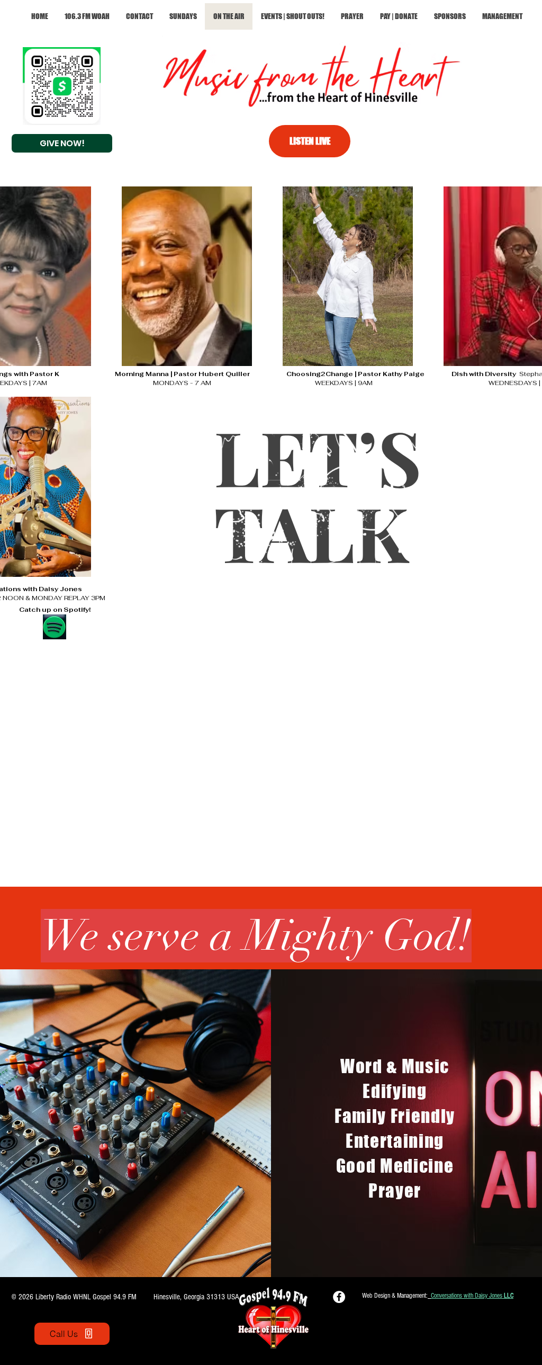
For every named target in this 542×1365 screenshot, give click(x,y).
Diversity (502, 374)
